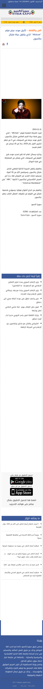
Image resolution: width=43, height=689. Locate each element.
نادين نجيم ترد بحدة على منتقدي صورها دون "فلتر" (21, 564)
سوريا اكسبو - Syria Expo (31, 215)
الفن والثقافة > (33, 30)
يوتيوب (14, 686)
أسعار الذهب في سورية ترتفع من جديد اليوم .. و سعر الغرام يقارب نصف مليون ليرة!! (22, 555)
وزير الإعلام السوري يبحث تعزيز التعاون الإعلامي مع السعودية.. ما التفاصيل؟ (24, 283)
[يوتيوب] (3, 44)
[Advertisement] (21, 72)
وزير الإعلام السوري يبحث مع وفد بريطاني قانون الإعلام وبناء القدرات (23, 292)
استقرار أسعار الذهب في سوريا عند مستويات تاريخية (20, 545)
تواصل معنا (31, 686)
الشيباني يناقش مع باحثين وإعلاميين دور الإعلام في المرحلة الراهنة (24, 325)
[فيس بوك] (7, 44)
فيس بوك (23, 686)
